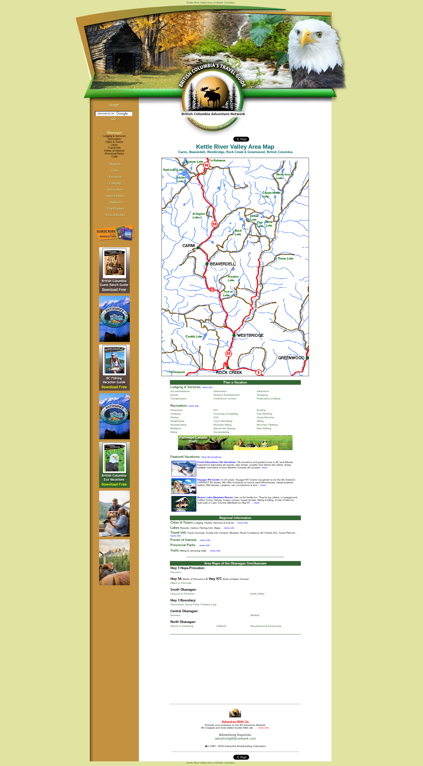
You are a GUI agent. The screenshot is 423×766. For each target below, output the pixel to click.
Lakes (114, 144)
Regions (115, 164)
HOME (114, 105)
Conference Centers (224, 398)
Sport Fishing (115, 196)
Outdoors (115, 202)
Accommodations (180, 391)
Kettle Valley (257, 593)
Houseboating (178, 424)
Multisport (175, 428)
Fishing (174, 417)
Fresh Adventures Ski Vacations (216, 462)
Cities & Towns (114, 141)
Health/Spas (177, 421)
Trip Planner (115, 208)
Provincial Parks (114, 153)
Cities (115, 170)
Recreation (114, 138)
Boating (261, 410)
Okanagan (114, 133)
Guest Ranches (265, 417)
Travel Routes (115, 215)
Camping (175, 413)
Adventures (219, 391)
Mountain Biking (222, 424)
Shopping (262, 395)
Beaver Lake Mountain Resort (215, 497)
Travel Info (114, 147)
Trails (114, 156)
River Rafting (264, 428)
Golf (215, 417)
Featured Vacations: (185, 457)
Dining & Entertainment (226, 395)
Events (174, 395)
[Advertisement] (235, 670)
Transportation (178, 398)
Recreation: (179, 405)
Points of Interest (114, 150)
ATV (215, 410)
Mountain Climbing (267, 424)
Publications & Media (269, 398)
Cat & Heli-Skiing (222, 421)
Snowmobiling (221, 432)
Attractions (263, 391)
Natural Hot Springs (224, 428)
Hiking (260, 421)
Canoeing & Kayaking (225, 413)
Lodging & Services (114, 136)
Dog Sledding (264, 413)
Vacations (115, 177)
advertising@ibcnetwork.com (235, 738)
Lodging (115, 183)
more (264, 467)
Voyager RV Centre (208, 479)
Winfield (254, 615)
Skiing (173, 432)
